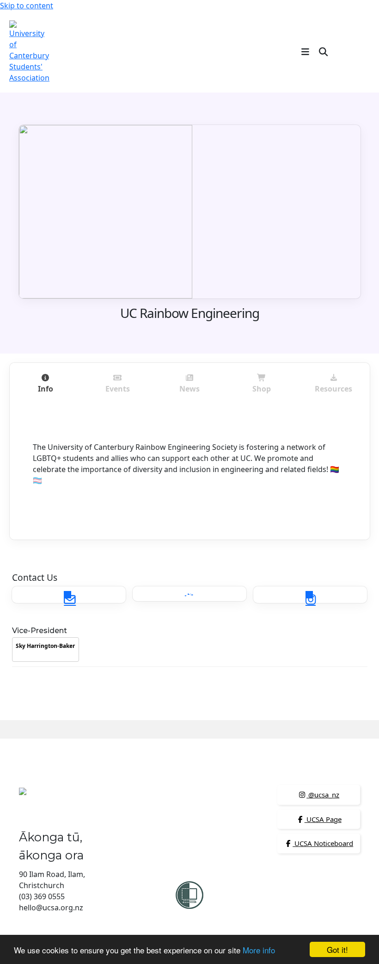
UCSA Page (323, 819)
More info (259, 950)
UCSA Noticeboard (323, 843)
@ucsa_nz (322, 794)
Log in (354, 51)
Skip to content (26, 5)
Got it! (337, 949)
